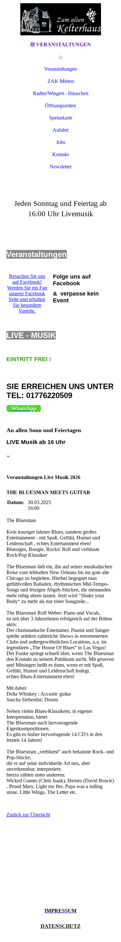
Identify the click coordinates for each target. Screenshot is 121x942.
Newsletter (61, 166)
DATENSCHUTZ (61, 926)
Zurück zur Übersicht (28, 814)
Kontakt (60, 154)
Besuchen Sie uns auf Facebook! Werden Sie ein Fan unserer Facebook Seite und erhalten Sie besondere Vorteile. (27, 293)
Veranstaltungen (60, 69)
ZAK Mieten (60, 81)
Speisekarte (60, 117)
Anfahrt (60, 130)
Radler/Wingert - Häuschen (60, 93)
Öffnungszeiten (60, 105)
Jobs (60, 142)
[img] (60, 19)
